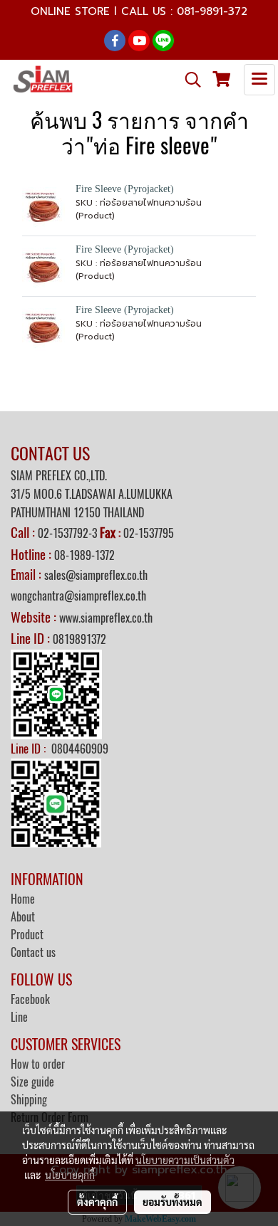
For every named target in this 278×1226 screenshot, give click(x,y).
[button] (188, 80)
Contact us (33, 952)
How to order (38, 1064)
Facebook (30, 999)
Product (27, 934)
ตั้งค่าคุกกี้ (97, 1201)
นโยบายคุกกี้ (70, 1174)
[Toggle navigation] (259, 79)
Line (19, 1017)
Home (23, 899)
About (23, 916)
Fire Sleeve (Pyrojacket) (125, 189)
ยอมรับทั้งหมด (172, 1201)
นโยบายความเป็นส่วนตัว (185, 1159)
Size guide (32, 1081)
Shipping (29, 1099)
